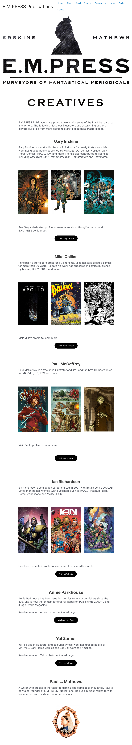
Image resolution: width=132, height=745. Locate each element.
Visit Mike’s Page (66, 345)
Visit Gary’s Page (66, 238)
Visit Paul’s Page (66, 458)
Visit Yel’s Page (66, 663)
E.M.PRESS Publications (28, 6)
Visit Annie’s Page (66, 620)
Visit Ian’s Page (66, 574)
